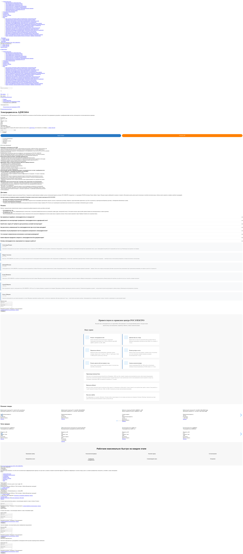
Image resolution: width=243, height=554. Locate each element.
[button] (241, 415)
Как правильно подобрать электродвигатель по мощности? (17, 217)
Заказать (2, 418)
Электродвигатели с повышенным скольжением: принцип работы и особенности (23, 25)
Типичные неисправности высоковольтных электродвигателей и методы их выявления (24, 30)
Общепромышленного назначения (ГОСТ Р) (15, 9)
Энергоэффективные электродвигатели (14, 5)
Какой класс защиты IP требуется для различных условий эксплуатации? (21, 224)
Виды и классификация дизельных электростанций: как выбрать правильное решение (24, 34)
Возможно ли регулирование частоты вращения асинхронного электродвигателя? (24, 230)
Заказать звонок (4, 47)
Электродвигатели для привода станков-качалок (16, 7)
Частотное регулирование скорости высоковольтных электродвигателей (21, 32)
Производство (6, 14)
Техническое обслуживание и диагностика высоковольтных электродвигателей (23, 27)
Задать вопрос (60, 135)
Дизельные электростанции (12, 10)
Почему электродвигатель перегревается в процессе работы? (18, 241)
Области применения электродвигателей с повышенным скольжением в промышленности (25, 24)
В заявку (4, 132)
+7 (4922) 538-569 (5, 40)
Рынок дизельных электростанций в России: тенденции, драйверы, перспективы (23, 35)
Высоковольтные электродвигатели (13, 2)
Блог (4, 17)
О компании (5, 13)
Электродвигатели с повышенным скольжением (16, 6)
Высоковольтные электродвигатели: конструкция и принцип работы (20, 19)
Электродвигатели (7, 1)
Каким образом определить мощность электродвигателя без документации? (22, 237)
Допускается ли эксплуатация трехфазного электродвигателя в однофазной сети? (24, 220)
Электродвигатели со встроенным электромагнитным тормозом (19, 8)
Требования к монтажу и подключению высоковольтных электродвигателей (22, 28)
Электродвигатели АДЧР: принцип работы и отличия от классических (21, 31)
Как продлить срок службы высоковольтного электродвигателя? (19, 26)
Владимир (3, 37)
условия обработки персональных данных (10, 309)
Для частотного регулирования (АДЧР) (14, 3)
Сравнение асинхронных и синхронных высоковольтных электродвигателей (22, 20)
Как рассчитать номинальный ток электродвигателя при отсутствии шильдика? (23, 227)
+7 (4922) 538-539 (5, 39)
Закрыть (2, 498)
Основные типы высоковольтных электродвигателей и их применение (21, 22)
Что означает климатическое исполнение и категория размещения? (20, 234)
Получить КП (182, 135)
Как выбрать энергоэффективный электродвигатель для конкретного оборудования (24, 23)
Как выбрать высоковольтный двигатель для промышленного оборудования (22, 33)
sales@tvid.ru (4, 49)
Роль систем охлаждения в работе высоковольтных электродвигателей (21, 18)
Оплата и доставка (7, 15)
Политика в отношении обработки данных (23, 495)
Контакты (5, 16)
